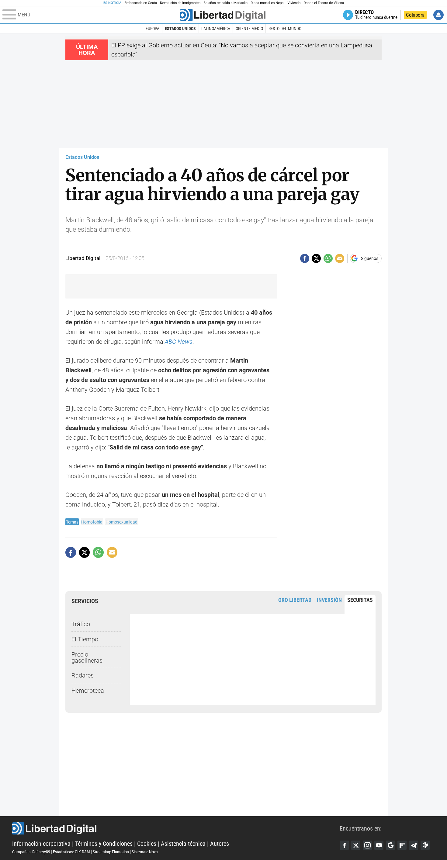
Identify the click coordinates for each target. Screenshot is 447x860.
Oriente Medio (249, 28)
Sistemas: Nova (145, 851)
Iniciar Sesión (438, 15)
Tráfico (80, 624)
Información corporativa (41, 843)
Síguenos (369, 258)
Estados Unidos (180, 28)
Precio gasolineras (86, 657)
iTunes (425, 845)
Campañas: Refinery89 (31, 851)
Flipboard (402, 845)
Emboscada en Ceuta (140, 3)
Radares (82, 675)
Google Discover (390, 845)
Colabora (415, 15)
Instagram (367, 845)
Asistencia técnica (183, 843)
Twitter (355, 845)
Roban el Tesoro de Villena (323, 3)
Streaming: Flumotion (111, 851)
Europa (152, 28)
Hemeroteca (87, 690)
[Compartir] (304, 258)
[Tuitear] (316, 258)
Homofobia (91, 522)
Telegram (413, 845)
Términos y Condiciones (104, 843)
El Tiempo (84, 639)
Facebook (344, 845)
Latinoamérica (215, 28)
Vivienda (293, 3)
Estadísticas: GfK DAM (71, 851)
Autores (219, 843)
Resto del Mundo (285, 28)
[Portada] (223, 15)
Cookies (146, 843)
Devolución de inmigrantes (180, 3)
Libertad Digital (176, 828)
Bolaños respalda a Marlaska (225, 3)
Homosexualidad (121, 522)
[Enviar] (328, 258)
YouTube (378, 845)
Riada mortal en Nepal (267, 3)
